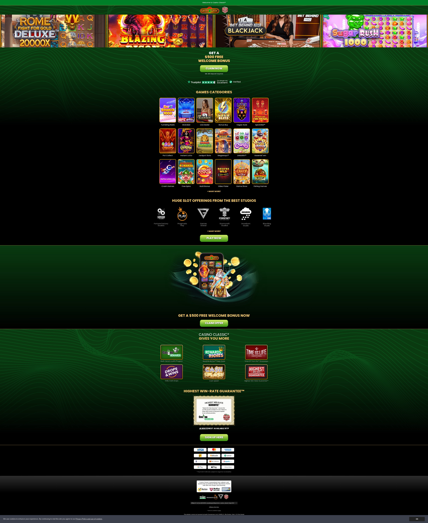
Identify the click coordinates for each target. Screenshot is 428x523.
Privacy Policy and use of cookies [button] (89, 519)
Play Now (167, 112)
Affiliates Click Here (214, 507)
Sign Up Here (214, 437)
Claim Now (214, 68)
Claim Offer (214, 323)
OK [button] (417, 519)
